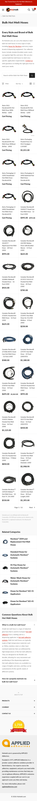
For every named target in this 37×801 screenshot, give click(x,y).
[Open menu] (3, 10)
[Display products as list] (34, 84)
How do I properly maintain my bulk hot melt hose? (14, 680)
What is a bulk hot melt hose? (14, 625)
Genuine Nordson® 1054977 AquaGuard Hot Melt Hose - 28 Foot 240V (9, 245)
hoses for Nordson (15, 46)
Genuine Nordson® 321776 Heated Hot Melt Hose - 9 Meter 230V (9, 456)
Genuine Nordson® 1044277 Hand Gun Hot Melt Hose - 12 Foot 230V (27, 210)
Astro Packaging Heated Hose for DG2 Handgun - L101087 (26, 142)
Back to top (18, 695)
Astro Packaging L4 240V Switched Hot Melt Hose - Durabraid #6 (27, 176)
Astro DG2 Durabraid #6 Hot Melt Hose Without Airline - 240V (8, 142)
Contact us (29, 61)
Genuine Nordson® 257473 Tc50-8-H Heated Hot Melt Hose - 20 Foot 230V (27, 281)
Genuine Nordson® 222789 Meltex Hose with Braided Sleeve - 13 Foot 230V (27, 245)
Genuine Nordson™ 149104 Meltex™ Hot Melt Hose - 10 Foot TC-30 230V (9, 493)
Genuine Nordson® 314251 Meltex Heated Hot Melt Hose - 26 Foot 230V (8, 421)
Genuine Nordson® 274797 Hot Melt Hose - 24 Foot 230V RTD (27, 352)
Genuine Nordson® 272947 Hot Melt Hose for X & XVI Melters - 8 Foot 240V (27, 318)
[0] (33, 10)
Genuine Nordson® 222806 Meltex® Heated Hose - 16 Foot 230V (8, 280)
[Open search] (29, 10)
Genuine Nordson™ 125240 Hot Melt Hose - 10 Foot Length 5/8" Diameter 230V (27, 458)
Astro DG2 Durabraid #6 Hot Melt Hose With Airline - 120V (8, 109)
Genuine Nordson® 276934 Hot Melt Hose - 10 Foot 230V (8, 386)
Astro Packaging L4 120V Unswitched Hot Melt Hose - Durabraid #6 (8, 176)
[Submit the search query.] (32, 75)
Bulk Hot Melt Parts (9, 16)
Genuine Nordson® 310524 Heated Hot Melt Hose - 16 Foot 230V (28, 386)
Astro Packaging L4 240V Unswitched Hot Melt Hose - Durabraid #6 (8, 210)
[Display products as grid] (31, 84)
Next (31, 507)
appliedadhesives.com (9, 786)
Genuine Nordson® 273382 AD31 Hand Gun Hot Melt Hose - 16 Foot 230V (9, 352)
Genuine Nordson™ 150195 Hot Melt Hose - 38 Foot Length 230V (27, 493)
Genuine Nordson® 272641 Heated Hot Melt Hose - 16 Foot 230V (9, 316)
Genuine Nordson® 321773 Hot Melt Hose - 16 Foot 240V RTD (27, 420)
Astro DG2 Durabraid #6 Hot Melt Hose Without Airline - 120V (27, 109)
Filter (7, 84)
